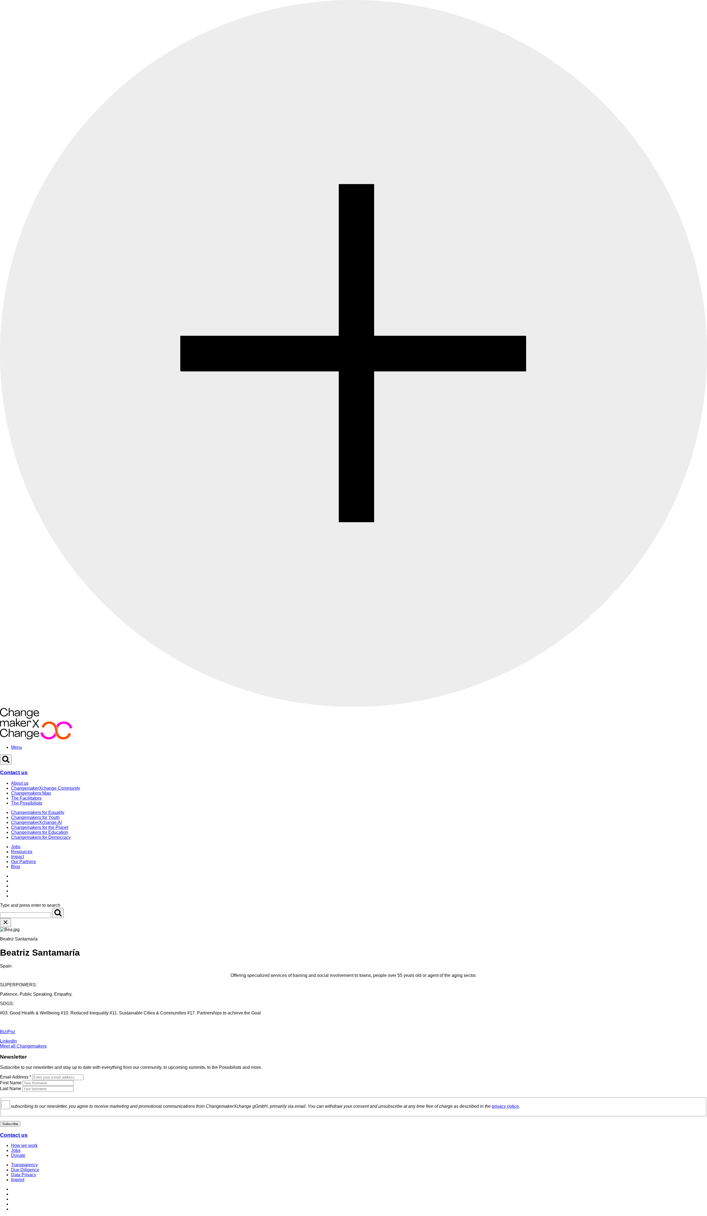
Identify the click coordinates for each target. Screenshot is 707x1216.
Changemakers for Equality (37, 812)
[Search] (58, 913)
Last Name (10, 1088)
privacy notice (505, 1106)
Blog (15, 866)
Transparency (24, 1164)
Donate (18, 1155)
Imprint (17, 1179)
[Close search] (5, 922)
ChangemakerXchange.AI (36, 822)
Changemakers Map (31, 793)
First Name (11, 1082)
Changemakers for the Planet (39, 827)
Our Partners (23, 861)
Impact (17, 856)
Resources (21, 851)
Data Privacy (23, 1174)
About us (19, 783)
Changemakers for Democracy (41, 837)
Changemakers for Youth (35, 817)
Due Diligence (25, 1169)
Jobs (15, 846)
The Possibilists (26, 803)
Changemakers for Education (39, 832)
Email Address (15, 1077)
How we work (24, 1145)
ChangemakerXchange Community (45, 788)
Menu (16, 747)
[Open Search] (6, 759)
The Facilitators (26, 798)
